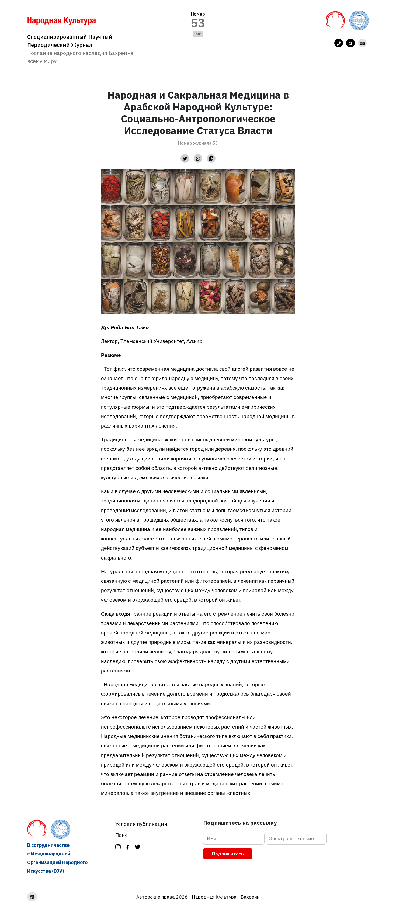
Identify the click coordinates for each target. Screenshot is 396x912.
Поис (121, 834)
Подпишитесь (228, 854)
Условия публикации (141, 823)
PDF (197, 34)
